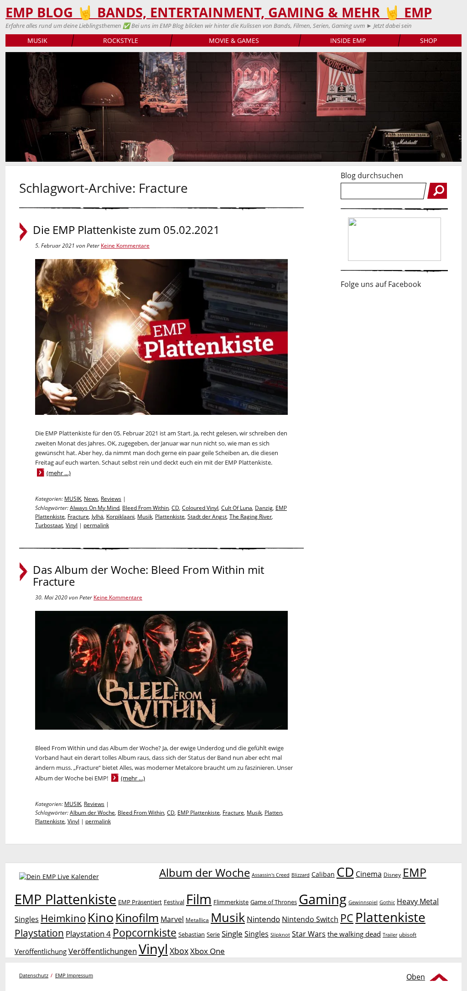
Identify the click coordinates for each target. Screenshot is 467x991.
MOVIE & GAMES (234, 40)
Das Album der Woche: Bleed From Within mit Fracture (148, 576)
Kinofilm (137, 917)
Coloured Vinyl (200, 508)
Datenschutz (33, 975)
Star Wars (309, 934)
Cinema (369, 874)
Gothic (387, 902)
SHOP (428, 40)
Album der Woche (92, 812)
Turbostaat (49, 525)
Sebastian (191, 934)
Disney (392, 875)
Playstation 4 (88, 933)
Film (199, 899)
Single (232, 933)
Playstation (39, 933)
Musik (144, 516)
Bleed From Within (145, 508)
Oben (415, 977)
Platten (273, 812)
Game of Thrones (273, 902)
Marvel (172, 919)
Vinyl (72, 525)
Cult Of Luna (236, 508)
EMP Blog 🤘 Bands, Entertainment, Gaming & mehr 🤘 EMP (218, 12)
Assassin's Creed (271, 875)
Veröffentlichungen (102, 951)
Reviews (111, 499)
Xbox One (207, 951)
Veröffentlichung (41, 951)
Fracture (78, 516)
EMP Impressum (74, 975)
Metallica (197, 919)
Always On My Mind (94, 508)
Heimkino (63, 918)
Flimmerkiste (231, 902)
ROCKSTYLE (120, 40)
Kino (101, 917)
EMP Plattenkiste (198, 812)
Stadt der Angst (207, 516)
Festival (174, 902)
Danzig (264, 508)
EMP (414, 872)
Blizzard (300, 875)
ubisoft (407, 934)
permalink (96, 525)
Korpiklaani (120, 516)
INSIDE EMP (348, 40)
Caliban (323, 874)
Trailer (390, 934)
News (91, 499)
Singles (256, 933)
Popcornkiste (144, 933)
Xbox (179, 950)
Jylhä (98, 516)
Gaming (323, 899)
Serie (213, 934)
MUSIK (37, 40)
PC (346, 918)
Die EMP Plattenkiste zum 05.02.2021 (126, 230)
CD (175, 508)
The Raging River (250, 516)
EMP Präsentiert (140, 902)
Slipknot (280, 934)
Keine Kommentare (125, 245)
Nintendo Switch (310, 919)
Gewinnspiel (363, 902)
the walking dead (354, 933)
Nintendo (263, 919)
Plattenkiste (170, 516)
